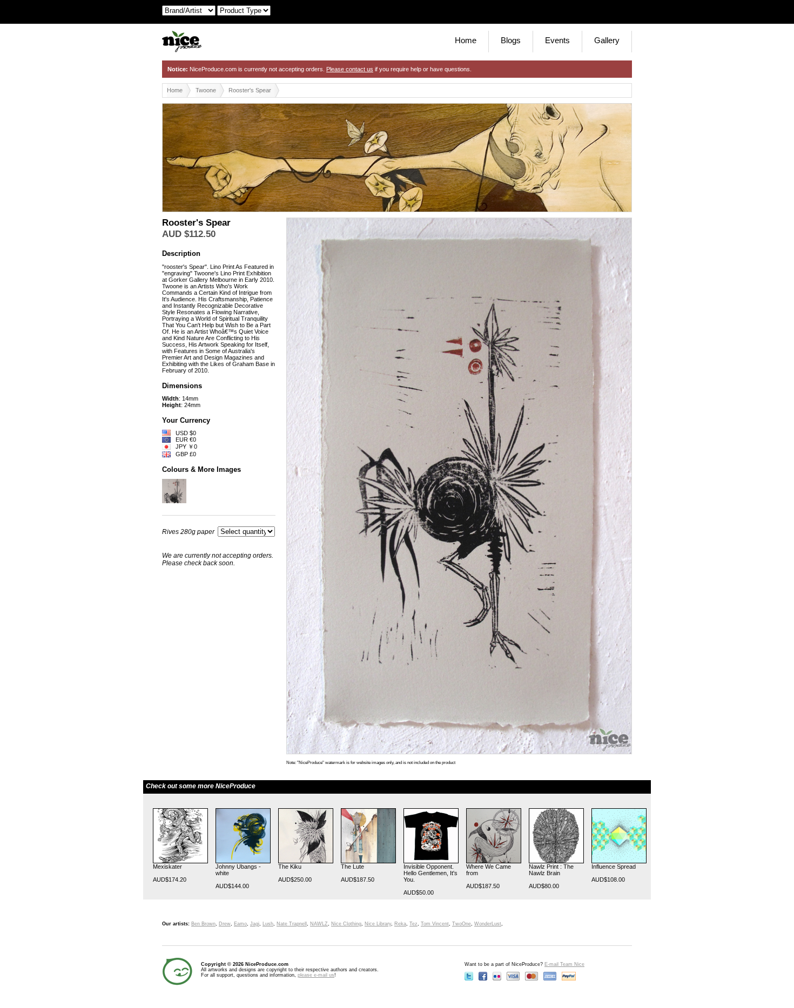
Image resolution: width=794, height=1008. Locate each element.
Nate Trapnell (292, 923)
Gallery (607, 40)
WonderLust (487, 923)
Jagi (254, 923)
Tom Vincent (435, 923)
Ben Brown (203, 923)
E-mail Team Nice (564, 964)
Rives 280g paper (188, 532)
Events (557, 40)
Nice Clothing (346, 923)
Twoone (206, 90)
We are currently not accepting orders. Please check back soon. (217, 559)
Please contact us (349, 69)
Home (465, 40)
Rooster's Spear (249, 90)
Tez (413, 923)
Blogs (511, 40)
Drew (225, 923)
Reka (400, 923)
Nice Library (378, 923)
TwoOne (461, 923)
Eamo (240, 923)
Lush (268, 923)
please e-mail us (316, 975)
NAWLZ (319, 923)
